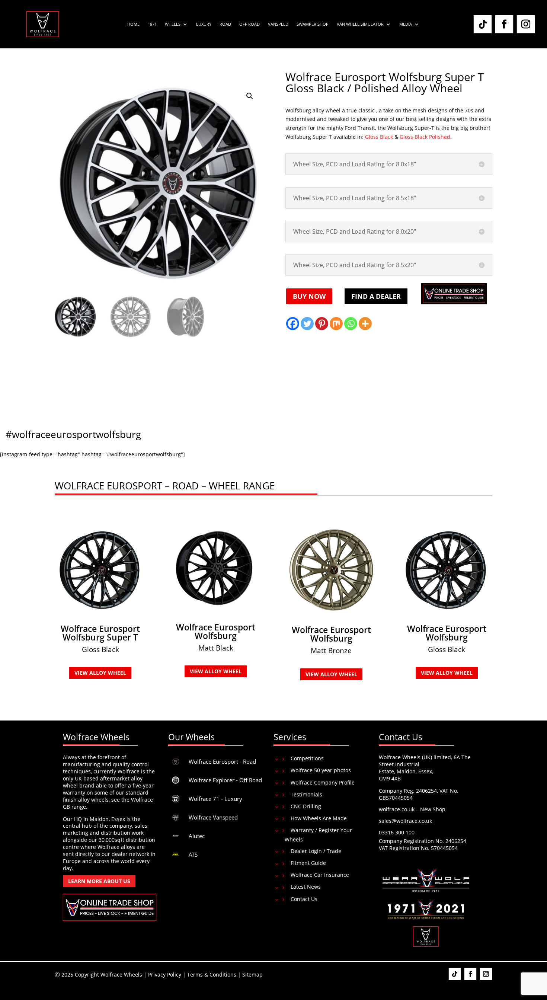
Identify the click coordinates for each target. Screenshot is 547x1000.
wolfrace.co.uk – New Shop (412, 809)
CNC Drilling (306, 806)
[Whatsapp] (350, 323)
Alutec (197, 836)
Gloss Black (379, 136)
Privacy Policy (164, 974)
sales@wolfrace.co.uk (405, 820)
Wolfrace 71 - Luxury (215, 798)
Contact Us (304, 898)
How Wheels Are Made (319, 818)
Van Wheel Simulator (360, 24)
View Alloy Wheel (100, 672)
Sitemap (252, 974)
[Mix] (336, 323)
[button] (249, 96)
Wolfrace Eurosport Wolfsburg (215, 631)
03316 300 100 (397, 832)
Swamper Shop (313, 24)
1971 (152, 24)
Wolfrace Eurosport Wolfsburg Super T (100, 633)
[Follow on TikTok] (482, 24)
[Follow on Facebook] (504, 24)
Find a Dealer (376, 296)
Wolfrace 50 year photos (321, 770)
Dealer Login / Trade (316, 850)
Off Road (249, 24)
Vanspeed (278, 24)
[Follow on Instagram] (525, 24)
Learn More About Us (99, 881)
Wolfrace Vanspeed (213, 817)
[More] (365, 323)
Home (133, 24)
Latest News (306, 886)
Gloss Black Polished (425, 136)
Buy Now (309, 296)
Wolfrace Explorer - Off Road (225, 780)
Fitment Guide (308, 862)
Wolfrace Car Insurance (320, 874)
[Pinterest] (321, 323)
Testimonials (306, 794)
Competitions (307, 758)
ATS (193, 854)
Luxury (203, 24)
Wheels (172, 24)
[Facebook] (292, 323)
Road (225, 24)
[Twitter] (307, 323)
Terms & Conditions (211, 974)
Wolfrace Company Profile (323, 782)
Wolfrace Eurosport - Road (222, 761)
